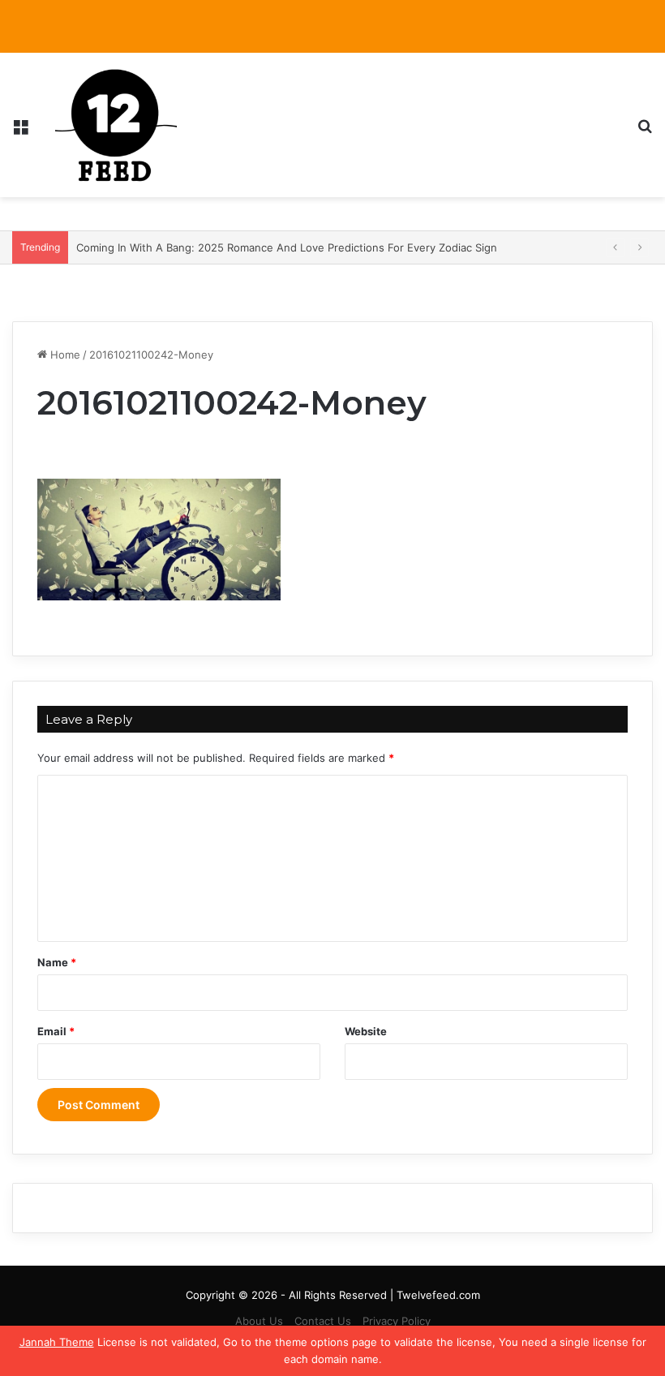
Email (56, 1031)
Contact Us (322, 1320)
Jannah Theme (56, 1341)
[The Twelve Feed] (116, 125)
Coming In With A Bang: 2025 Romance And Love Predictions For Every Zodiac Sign (286, 247)
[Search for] (645, 131)
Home (63, 354)
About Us (259, 1320)
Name (56, 962)
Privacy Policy (397, 1320)
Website (366, 1031)
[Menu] (20, 131)
